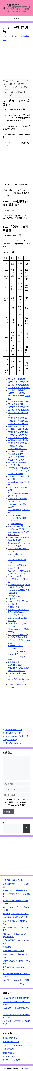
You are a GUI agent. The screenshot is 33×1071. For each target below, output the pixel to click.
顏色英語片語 (13, 607)
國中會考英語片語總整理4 (19, 388)
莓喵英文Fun (13, 4)
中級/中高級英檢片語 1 (17, 449)
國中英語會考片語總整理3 (19, 385)
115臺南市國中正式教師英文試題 (16, 998)
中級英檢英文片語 (15, 446)
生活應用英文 (8, 1053)
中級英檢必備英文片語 (17, 418)
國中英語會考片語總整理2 (19, 382)
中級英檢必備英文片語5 (18, 429)
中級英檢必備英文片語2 (18, 421)
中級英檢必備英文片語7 (18, 435)
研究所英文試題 (9, 1056)
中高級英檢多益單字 (11, 1038)
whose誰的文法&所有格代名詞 (15, 917)
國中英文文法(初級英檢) (12, 1045)
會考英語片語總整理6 (17, 393)
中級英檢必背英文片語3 (18, 424)
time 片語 (8, 95)
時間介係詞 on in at (10, 947)
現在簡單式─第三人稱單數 (13, 950)
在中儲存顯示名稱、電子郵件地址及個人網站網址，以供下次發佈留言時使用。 (17, 802)
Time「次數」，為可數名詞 (15, 92)
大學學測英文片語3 (16, 457)
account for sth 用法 (16, 576)
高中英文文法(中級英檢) (12, 1060)
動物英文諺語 (13, 662)
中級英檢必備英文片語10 (18, 443)
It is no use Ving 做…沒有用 (19, 526)
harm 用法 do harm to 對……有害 (16, 980)
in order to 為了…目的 (17, 518)
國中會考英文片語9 (16, 404)
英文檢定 (18, 733)
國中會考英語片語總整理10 (19, 407)
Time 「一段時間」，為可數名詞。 (16, 88)
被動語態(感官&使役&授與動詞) (16, 913)
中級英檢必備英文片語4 (18, 426)
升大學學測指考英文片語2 (19, 454)
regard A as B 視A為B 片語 (19, 529)
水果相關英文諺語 (15, 665)
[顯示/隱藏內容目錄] (27, 80)
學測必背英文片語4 (16, 460)
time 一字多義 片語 (16, 615)
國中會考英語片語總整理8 (19, 401)
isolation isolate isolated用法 (13, 984)
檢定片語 (9, 733)
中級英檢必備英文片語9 (18, 440)
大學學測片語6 (14, 465)
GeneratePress (26, 1068)
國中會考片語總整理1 (17, 379)
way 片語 (11, 598)
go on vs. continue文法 (17, 515)
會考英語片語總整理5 (17, 390)
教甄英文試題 (8, 1049)
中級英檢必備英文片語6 (18, 432)
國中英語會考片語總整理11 (19, 410)
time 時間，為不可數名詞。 (15, 84)
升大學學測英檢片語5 (17, 462)
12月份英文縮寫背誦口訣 (13, 880)
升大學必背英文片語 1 (17, 451)
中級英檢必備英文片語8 (18, 437)
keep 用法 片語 (14, 596)
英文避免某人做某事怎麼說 (19, 468)
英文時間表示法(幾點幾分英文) (15, 890)
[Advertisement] (16, 61)
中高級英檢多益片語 (14, 730)
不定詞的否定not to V (14, 743)
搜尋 (4, 823)
